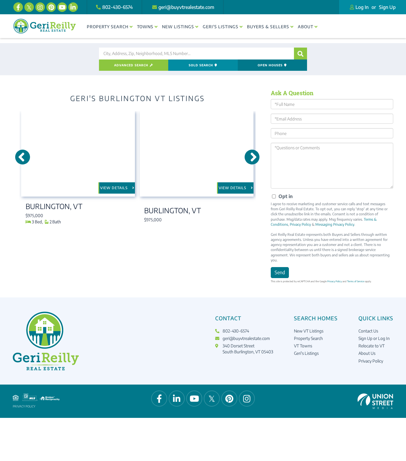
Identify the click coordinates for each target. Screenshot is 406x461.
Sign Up (387, 7)
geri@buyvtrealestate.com (186, 7)
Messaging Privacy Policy (334, 224)
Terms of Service (355, 281)
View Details (114, 188)
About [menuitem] (305, 26)
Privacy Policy (300, 224)
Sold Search (201, 65)
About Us (366, 353)
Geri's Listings (306, 353)
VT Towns (303, 345)
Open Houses (270, 65)
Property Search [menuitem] (107, 26)
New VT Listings (308, 330)
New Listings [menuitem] (178, 26)
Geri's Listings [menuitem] (220, 26)
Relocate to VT (371, 345)
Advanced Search (131, 65)
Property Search (308, 338)
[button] (300, 53)
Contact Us (368, 330)
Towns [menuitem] (145, 26)
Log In (362, 7)
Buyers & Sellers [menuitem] (268, 26)
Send (280, 272)
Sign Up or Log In (374, 338)
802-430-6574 (117, 7)
